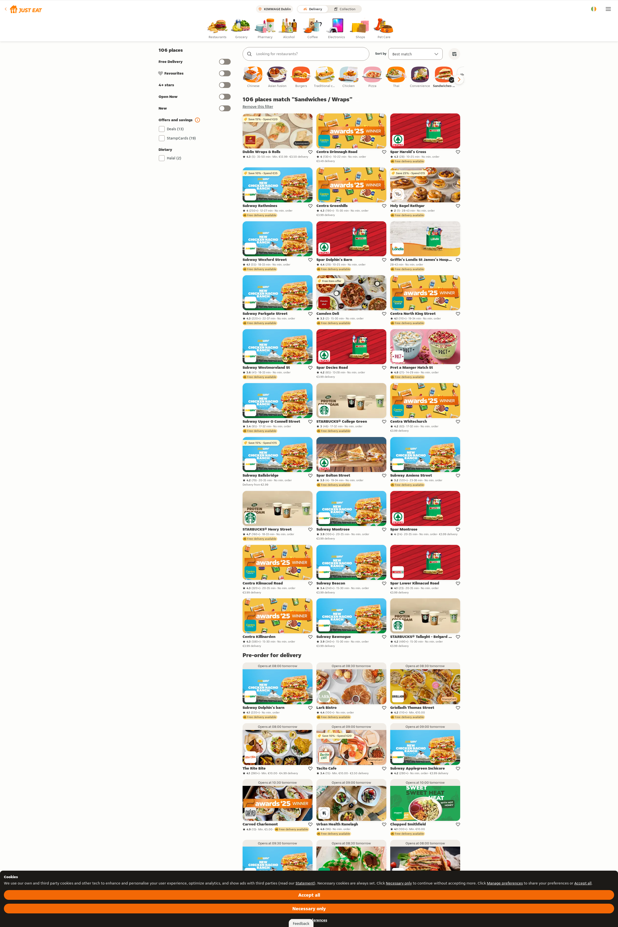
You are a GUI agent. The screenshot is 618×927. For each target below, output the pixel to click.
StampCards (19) (181, 138)
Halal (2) (174, 158)
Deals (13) (175, 128)
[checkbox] (253, 77)
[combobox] (310, 54)
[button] (23, 9)
